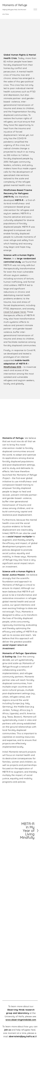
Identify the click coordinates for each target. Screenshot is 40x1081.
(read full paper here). (15, 312)
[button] (20, 40)
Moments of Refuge (14, 5)
